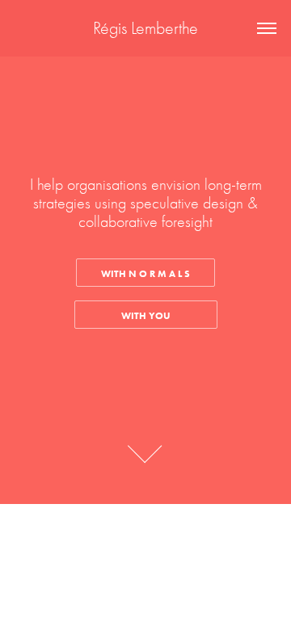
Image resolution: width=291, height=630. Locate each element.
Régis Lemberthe (145, 28)
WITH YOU (145, 315)
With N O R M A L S (145, 273)
